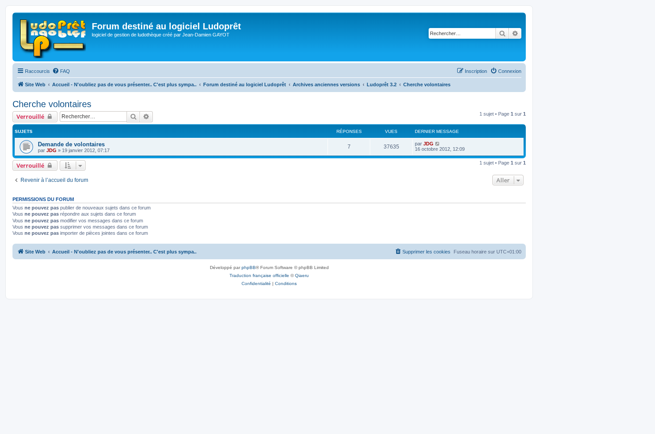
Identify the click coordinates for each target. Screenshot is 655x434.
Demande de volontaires (71, 144)
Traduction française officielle (259, 275)
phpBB (249, 267)
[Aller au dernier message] (438, 143)
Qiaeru (302, 275)
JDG (51, 150)
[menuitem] (61, 71)
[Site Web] (53, 37)
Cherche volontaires (51, 104)
